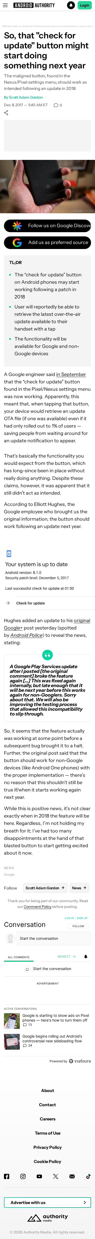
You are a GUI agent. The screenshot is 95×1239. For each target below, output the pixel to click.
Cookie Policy (47, 1161)
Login (84, 5)
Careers (47, 1118)
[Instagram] (23, 1176)
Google (9, 874)
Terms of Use (47, 1133)
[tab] (19, 957)
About (47, 1090)
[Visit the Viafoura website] (80, 1061)
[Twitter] (55, 1176)
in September (71, 374)
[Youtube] (39, 1176)
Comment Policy (37, 906)
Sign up (82, 918)
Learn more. (85, 26)
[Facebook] (6, 1176)
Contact (47, 1104)
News (9, 868)
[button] (47, 5)
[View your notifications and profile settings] (85, 956)
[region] (47, 991)
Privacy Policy (48, 1147)
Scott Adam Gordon (26, 97)
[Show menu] (5, 5)
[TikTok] (88, 1176)
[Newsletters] (72, 1176)
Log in (69, 918)
